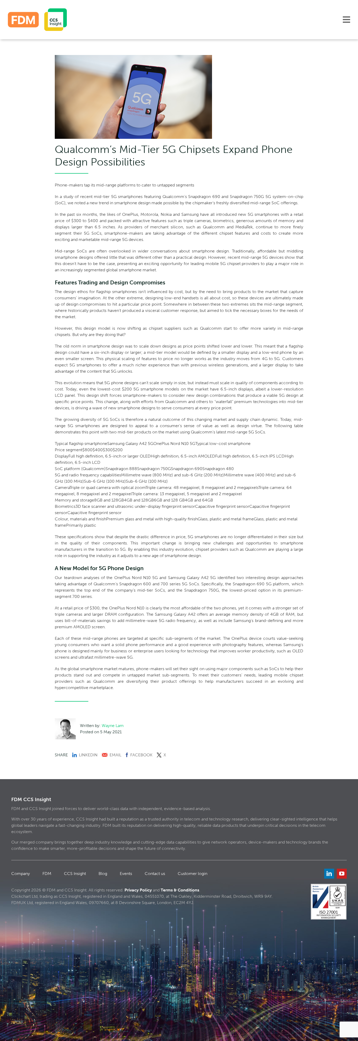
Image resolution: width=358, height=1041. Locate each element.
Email (115, 754)
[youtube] (342, 874)
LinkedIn (88, 754)
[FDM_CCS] (37, 10)
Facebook (141, 754)
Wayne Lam (113, 725)
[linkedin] (329, 874)
